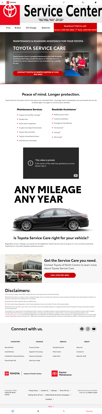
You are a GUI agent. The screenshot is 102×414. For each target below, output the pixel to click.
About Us (79, 347)
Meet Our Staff (81, 356)
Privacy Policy (33, 390)
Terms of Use (64, 390)
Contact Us (80, 352)
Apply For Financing (36, 352)
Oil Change (31, 27)
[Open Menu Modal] (2, 2)
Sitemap (54, 390)
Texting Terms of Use (35, 395)
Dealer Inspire (92, 392)
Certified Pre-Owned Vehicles (14, 356)
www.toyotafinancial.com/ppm (13, 314)
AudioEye (49, 399)
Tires (8, 27)
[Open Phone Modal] (82, 2)
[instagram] (87, 328)
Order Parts (56, 356)
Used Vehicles (9, 352)
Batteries (46, 27)
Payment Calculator (35, 356)
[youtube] (93, 328)
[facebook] (81, 328)
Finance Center (34, 347)
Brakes (18, 27)
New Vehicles (9, 347)
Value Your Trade (34, 360)
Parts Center (57, 352)
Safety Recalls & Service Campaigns (57, 395)
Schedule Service (58, 347)
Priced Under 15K (10, 360)
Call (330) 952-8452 (60, 275)
